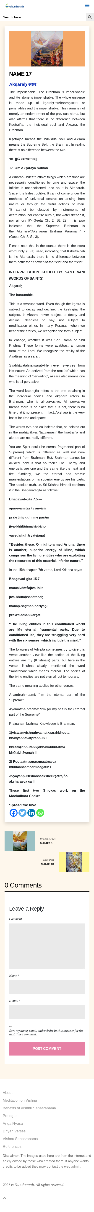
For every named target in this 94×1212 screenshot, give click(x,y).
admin (75, 1166)
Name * (14, 975)
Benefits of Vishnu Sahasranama (29, 1108)
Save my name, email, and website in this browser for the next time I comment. (46, 1032)
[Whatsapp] (40, 813)
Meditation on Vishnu (20, 1100)
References (12, 1146)
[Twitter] (22, 813)
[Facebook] (14, 813)
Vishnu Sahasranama (20, 1139)
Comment (15, 919)
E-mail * (14, 1001)
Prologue (10, 1116)
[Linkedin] (31, 813)
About (7, 1093)
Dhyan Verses (14, 1131)
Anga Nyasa (13, 1123)
